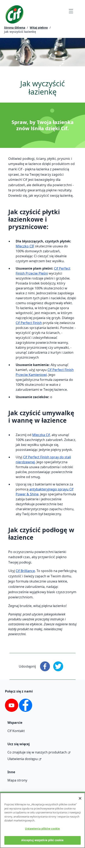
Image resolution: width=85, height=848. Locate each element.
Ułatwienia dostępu (22, 759)
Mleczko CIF (25, 246)
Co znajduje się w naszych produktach (37, 752)
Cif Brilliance (25, 570)
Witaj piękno (39, 27)
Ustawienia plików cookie (42, 828)
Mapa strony (17, 780)
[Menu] (70, 11)
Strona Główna (14, 27)
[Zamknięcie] (80, 798)
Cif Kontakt (16, 731)
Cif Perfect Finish (29, 322)
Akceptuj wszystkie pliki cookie (42, 840)
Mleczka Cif (41, 435)
